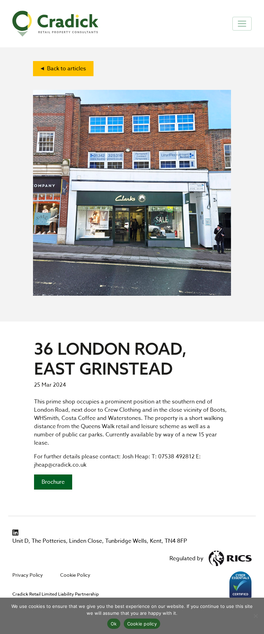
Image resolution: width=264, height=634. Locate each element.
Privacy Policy (27, 575)
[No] (255, 615)
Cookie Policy (75, 575)
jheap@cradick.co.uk (60, 465)
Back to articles (66, 68)
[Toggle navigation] (242, 24)
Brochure (53, 482)
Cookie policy (142, 623)
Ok (114, 623)
